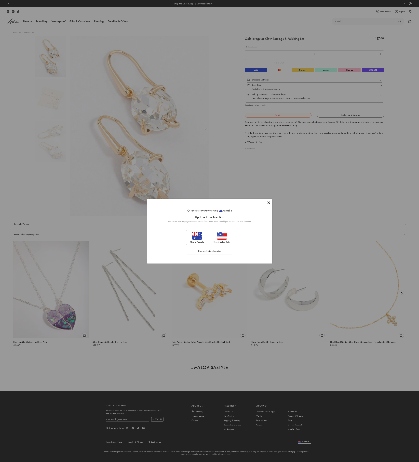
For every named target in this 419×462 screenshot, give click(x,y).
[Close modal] (269, 203)
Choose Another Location (209, 251)
